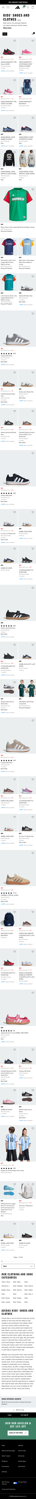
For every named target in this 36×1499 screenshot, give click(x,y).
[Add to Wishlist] (14, 41)
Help (3, 1445)
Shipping (4, 1461)
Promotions (5, 1466)
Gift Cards (21, 1456)
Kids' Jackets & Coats (6, 1302)
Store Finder (22, 1450)
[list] (15, 34)
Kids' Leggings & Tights (28, 1298)
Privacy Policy (22, 1482)
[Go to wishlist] (8, 7)
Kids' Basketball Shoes (17, 1294)
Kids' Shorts (28, 1286)
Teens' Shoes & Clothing (6, 1282)
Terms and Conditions (8, 1489)
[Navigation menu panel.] (3, 7)
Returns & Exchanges (8, 1450)
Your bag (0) (24, 1415)
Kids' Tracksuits (28, 1302)
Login (9, 1415)
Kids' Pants (17, 1302)
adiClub (20, 1445)
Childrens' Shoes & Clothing (5, 1286)
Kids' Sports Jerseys (17, 1290)
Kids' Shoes (6, 1298)
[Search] (28, 7)
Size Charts (21, 1466)
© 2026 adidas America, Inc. (18, 1496)
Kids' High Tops (16, 1282)
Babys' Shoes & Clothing (6, 1290)
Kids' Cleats (17, 1298)
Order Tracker (6, 1456)
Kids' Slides (28, 1290)
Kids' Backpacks (5, 1294)
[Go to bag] (32, 7)
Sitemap (4, 1471)
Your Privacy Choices (5, 1483)
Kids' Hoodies (18, 1286)
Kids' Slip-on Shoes (29, 1294)
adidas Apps (22, 1461)
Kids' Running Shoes (27, 1282)
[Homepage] (17, 8)
